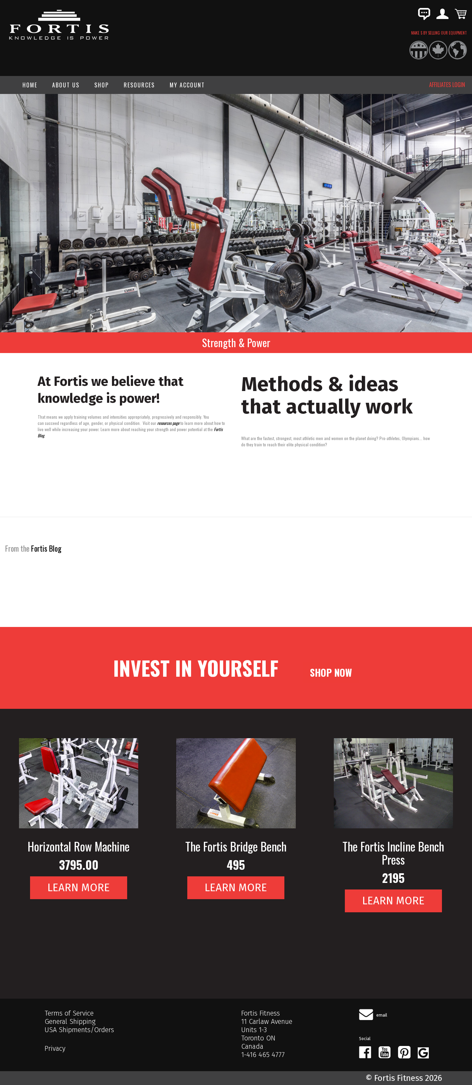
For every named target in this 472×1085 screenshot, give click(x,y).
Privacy (55, 1048)
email (381, 1015)
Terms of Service (69, 1013)
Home (29, 85)
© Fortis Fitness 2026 (404, 1078)
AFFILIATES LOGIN (447, 84)
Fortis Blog (46, 548)
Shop (101, 85)
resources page (168, 423)
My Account (187, 85)
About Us (65, 85)
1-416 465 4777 (263, 1054)
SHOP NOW (331, 672)
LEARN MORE (78, 887)
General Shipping (70, 1021)
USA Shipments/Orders (79, 1030)
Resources (139, 85)
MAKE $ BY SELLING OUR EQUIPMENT (439, 33)
